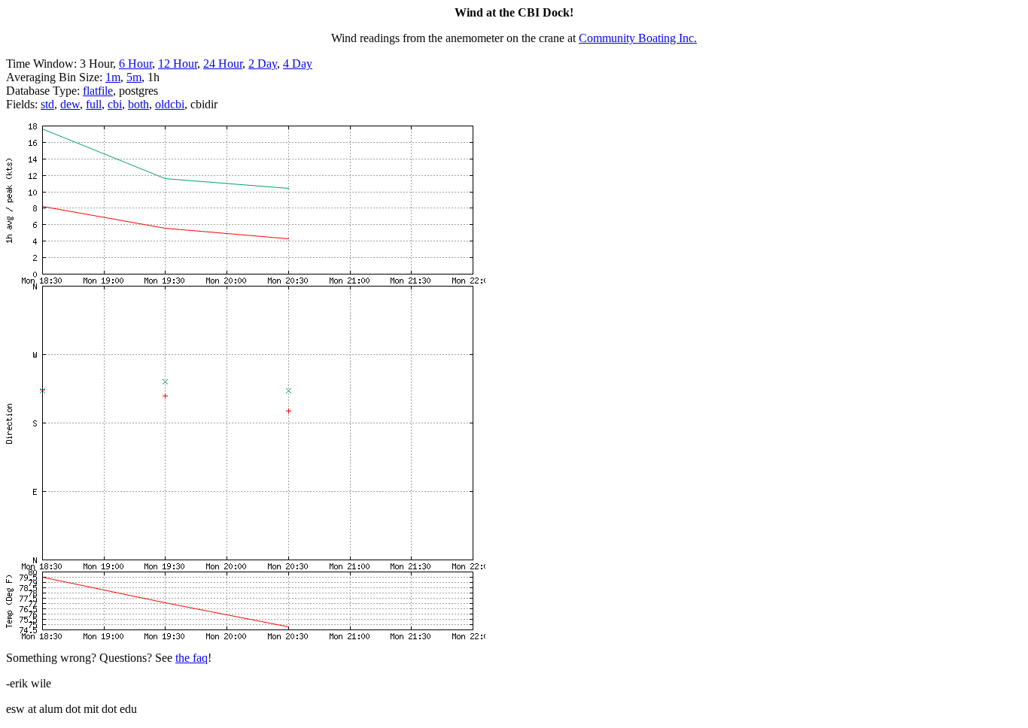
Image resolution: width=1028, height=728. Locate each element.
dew (70, 104)
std (47, 104)
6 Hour (135, 63)
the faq (191, 657)
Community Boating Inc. (638, 38)
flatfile (98, 90)
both (138, 104)
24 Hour (222, 63)
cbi (115, 104)
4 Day (297, 63)
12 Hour (177, 63)
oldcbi (169, 104)
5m (133, 77)
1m (112, 77)
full (94, 104)
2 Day (262, 63)
